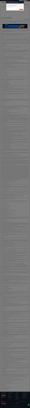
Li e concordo (21, 9)
